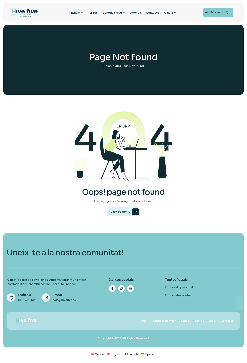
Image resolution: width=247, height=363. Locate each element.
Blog (212, 321)
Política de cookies (178, 295)
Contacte (152, 12)
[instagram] (121, 288)
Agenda (135, 12)
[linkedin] (130, 288)
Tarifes (93, 12)
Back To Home (120, 211)
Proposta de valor (163, 321)
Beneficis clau (112, 12)
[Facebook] (112, 288)
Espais (75, 12)
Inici (143, 321)
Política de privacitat (179, 287)
